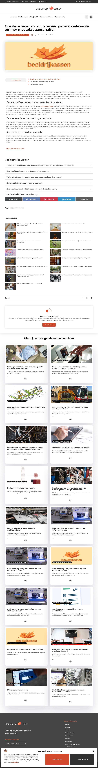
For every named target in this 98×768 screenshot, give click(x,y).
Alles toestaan (57, 759)
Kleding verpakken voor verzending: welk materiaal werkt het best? (25, 367)
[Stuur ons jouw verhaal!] (49, 310)
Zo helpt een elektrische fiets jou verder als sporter (76, 241)
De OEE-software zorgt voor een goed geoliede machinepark (68, 691)
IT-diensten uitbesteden (17, 690)
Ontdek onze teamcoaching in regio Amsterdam (67, 610)
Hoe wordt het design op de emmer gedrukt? (49, 183)
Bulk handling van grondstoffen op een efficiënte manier (69, 529)
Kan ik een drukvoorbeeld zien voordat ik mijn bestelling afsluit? (49, 189)
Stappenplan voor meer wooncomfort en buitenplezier (28, 241)
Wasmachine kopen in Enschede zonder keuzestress (77, 275)
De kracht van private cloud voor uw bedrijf (70, 448)
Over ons (67, 724)
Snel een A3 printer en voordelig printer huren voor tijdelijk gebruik (69, 367)
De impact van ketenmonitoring (21, 488)
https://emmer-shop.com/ (15, 149)
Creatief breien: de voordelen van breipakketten (30, 249)
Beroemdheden (69, 733)
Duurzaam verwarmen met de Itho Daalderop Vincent (77, 232)
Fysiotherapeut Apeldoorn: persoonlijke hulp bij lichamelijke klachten (30, 275)
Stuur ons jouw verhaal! (49, 316)
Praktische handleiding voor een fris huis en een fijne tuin (77, 250)
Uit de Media (22, 17)
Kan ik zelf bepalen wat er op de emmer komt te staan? (49, 171)
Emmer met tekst (17, 208)
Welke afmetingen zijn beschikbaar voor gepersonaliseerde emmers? (49, 177)
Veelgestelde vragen (36, 84)
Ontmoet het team (46, 17)
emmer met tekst (47, 106)
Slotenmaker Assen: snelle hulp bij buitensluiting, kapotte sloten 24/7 (31, 224)
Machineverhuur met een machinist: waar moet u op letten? (70, 408)
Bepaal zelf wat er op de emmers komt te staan (45, 79)
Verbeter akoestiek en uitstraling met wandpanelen (76, 258)
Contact (67, 738)
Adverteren (68, 741)
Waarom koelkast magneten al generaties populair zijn (32, 266)
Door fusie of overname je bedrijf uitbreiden (29, 283)
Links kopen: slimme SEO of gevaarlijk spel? (72, 745)
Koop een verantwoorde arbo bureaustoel (25, 649)
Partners (13, 17)
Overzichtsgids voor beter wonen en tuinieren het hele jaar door (32, 233)
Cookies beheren (82, 759)
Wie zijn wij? (33, 17)
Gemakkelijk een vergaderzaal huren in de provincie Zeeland (70, 650)
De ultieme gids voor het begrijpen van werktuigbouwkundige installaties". (69, 489)
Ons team (68, 727)
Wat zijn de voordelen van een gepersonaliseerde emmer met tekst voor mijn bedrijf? (49, 165)
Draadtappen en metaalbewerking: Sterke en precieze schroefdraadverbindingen (25, 448)
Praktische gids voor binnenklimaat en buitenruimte (77, 266)
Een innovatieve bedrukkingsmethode (42, 81)
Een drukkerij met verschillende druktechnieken (21, 529)
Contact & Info (60, 17)
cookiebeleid (14, 762)
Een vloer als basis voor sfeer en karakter (73, 223)
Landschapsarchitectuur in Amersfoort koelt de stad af (26, 408)
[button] (93, 751)
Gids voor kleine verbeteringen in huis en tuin (29, 258)
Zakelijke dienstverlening (17, 35)
